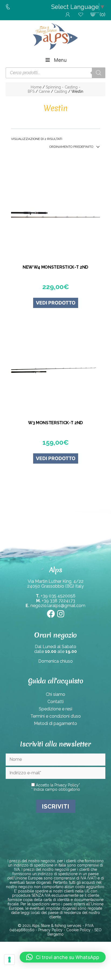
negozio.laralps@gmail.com (57, 605)
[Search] (98, 72)
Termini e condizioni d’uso (55, 716)
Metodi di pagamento (55, 723)
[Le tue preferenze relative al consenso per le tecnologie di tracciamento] (9, 959)
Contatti (55, 701)
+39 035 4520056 (58, 595)
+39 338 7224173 (58, 600)
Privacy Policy (66, 785)
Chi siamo (55, 694)
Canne (44, 91)
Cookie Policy (78, 930)
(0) (102, 14)
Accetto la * (57, 785)
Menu (60, 60)
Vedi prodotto (55, 303)
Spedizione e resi (55, 708)
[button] (63, 957)
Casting (60, 91)
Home (36, 87)
